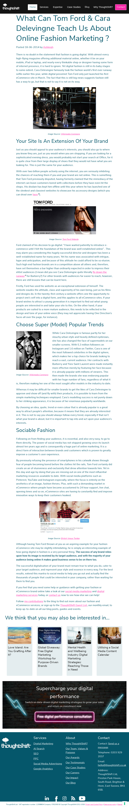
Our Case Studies (75, 767)
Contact (121, 7)
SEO (36, 753)
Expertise (57, 7)
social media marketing (78, 591)
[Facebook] (56, 798)
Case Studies (74, 7)
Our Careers (72, 772)
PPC (36, 758)
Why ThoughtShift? (103, 7)
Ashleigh (48, 47)
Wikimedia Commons (70, 134)
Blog (87, 7)
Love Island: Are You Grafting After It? (19, 651)
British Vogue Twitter (70, 538)
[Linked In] (47, 798)
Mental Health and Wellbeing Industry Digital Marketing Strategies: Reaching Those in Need (78, 658)
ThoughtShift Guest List (73, 605)
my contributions (33, 601)
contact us (54, 595)
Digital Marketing (43, 743)
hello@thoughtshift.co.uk (112, 765)
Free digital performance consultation (64, 716)
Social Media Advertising (48, 764)
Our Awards (72, 757)
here (35, 194)
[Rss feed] (73, 798)
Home (33, 7)
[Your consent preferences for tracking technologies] (124, 803)
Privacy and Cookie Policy (94, 804)
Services (44, 7)
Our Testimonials (75, 762)
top (126, 404)
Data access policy (110, 804)
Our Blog (71, 783)
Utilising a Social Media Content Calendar (108, 651)
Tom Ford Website (70, 239)
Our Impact (72, 778)
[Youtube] (82, 798)
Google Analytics (43, 769)
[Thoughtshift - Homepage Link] (11, 7)
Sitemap (120, 804)
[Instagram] (64, 798)
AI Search (39, 748)
